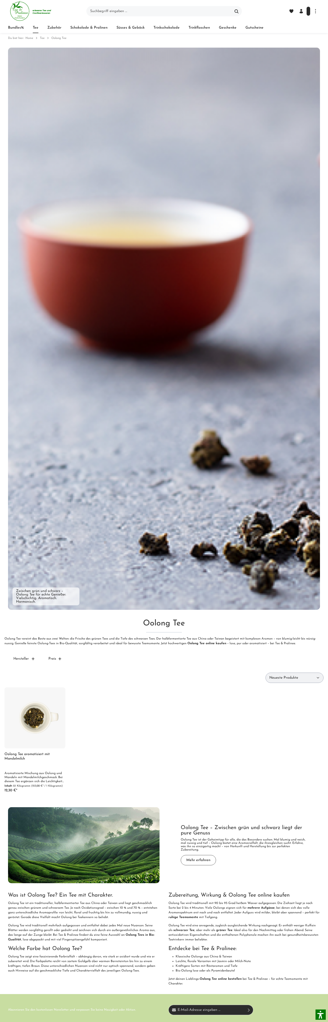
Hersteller (21, 659)
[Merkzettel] (291, 11)
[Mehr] (315, 11)
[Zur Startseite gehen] (30, 11)
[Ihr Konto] (301, 11)
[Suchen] (236, 11)
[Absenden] (249, 1010)
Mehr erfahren (198, 860)
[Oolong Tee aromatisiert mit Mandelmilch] (34, 717)
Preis (52, 659)
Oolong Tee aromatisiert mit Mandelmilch (27, 756)
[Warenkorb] (308, 11)
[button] (321, 1014)
